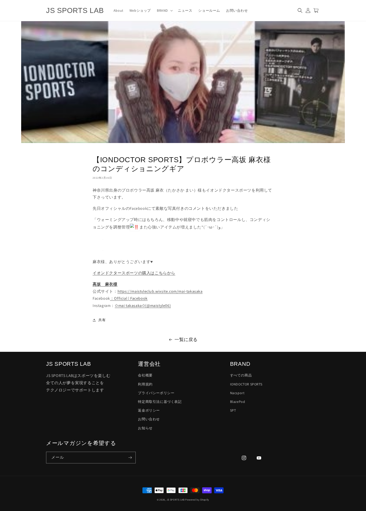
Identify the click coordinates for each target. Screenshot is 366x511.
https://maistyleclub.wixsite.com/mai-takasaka (160, 291)
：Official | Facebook (129, 298)
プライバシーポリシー (156, 393)
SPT (233, 410)
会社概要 (145, 375)
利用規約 (145, 384)
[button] (164, 10)
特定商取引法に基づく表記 (160, 401)
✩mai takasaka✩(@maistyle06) (143, 305)
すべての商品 (241, 375)
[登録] (129, 457)
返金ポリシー (149, 410)
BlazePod (237, 401)
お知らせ (145, 428)
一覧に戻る (186, 339)
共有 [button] (102, 320)
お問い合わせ (149, 419)
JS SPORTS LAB (176, 499)
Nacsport (237, 393)
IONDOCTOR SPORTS (246, 384)
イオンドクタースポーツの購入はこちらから (134, 273)
